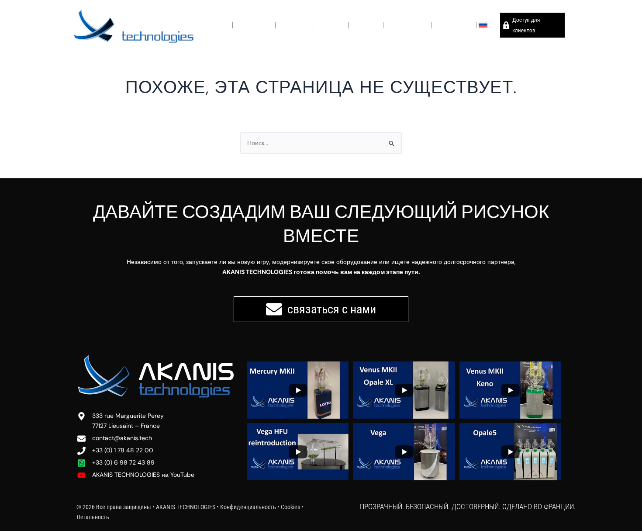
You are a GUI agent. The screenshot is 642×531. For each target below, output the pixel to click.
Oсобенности (294, 24)
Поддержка (366, 24)
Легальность (92, 517)
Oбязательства (254, 24)
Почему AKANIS (454, 24)
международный (407, 24)
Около (222, 24)
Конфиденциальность (248, 506)
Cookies (290, 506)
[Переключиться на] (487, 25)
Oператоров (330, 24)
